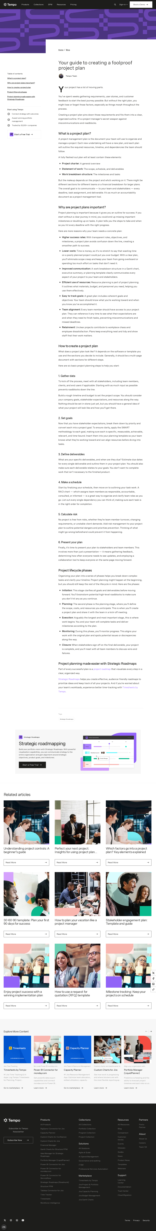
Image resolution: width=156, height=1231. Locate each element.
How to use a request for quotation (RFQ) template (72, 993)
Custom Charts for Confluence (53, 1137)
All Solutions (84, 1148)
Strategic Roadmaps (69, 679)
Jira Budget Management (89, 1195)
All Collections (85, 1124)
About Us (143, 1139)
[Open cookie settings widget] (4, 1227)
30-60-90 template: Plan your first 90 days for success (26, 922)
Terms (127, 1220)
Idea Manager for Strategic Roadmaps (51, 1154)
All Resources (123, 1124)
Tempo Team (71, 76)
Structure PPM (46, 1186)
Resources (61, 4)
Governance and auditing (89, 1161)
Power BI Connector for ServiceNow (50, 1176)
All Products (45, 1124)
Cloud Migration (124, 1195)
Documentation (124, 1187)
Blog (68, 50)
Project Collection (86, 1137)
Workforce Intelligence (50, 1203)
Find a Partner (142, 1125)
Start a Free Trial (22, 134)
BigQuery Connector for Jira (52, 1129)
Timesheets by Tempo (15, 1069)
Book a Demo (139, 4)
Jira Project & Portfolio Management (88, 1185)
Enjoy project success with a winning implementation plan (23, 993)
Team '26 (143, 1147)
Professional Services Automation (93, 1169)
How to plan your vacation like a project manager (76, 922)
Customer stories (122, 1138)
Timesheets (45, 1199)
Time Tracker (46, 1195)
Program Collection (87, 1133)
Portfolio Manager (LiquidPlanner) (133, 1071)
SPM (50, 4)
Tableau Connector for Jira (51, 1190)
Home (60, 50)
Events (121, 1144)
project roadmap (102, 669)
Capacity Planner (72, 1069)
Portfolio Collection (87, 1129)
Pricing (73, 4)
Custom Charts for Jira (105, 1069)
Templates (122, 1164)
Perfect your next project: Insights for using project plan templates (75, 851)
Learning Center (121, 1181)
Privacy (136, 1220)
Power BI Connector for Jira (52, 1164)
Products (25, 4)
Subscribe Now (14, 1140)
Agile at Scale (84, 1152)
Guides (121, 1152)
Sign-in (122, 4)
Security (146, 1220)
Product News (124, 1160)
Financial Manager (48, 1145)
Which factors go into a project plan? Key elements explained (126, 850)
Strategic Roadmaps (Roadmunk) (54, 1182)
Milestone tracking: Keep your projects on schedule (126, 993)
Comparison (123, 1133)
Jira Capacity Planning (88, 1191)
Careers (142, 1143)
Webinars (122, 1168)
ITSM (81, 1165)
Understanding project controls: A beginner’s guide (26, 850)
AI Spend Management (89, 1157)
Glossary (121, 1148)
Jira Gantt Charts (86, 1200)
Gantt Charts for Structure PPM (54, 1149)
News (120, 1156)
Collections (39, 4)
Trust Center (123, 1191)
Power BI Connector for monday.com (46, 1071)
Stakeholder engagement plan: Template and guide (126, 922)
